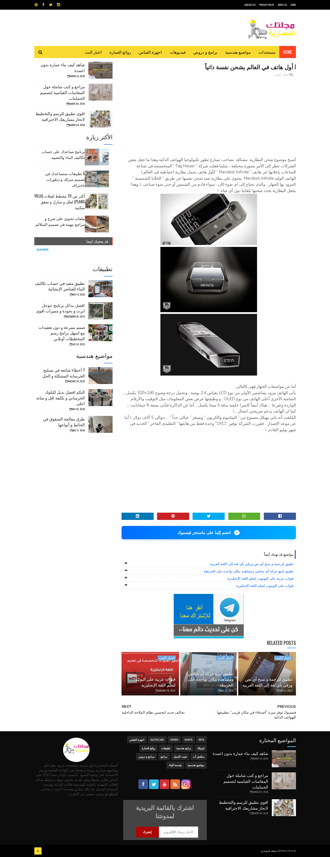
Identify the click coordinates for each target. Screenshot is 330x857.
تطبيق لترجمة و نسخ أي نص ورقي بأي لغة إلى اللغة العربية (252, 564)
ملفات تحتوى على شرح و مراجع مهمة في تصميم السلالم (60, 221)
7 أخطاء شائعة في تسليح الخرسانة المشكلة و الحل (63, 373)
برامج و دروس (205, 52)
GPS (201, 740)
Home (287, 52)
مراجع (164, 757)
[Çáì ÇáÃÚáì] (38, 851)
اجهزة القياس (150, 52)
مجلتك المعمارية (269, 851)
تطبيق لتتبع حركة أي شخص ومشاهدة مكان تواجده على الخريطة (249, 571)
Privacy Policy (266, 5)
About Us (282, 5)
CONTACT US (250, 5)
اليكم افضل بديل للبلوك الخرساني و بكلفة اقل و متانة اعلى (60, 397)
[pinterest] (36, 5)
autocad (157, 740)
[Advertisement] (208, 115)
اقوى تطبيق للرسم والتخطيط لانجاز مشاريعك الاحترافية (60, 116)
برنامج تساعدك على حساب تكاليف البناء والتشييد (63, 154)
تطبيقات (165, 748)
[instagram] (58, 5)
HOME (293, 5)
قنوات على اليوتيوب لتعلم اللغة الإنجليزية (265, 586)
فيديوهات (178, 52)
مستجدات (266, 52)
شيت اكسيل (180, 757)
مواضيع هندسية (238, 52)
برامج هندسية (183, 748)
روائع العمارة (120, 52)
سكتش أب (198, 757)
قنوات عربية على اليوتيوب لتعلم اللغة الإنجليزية (260, 578)
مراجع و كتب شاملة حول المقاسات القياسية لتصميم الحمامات (62, 92)
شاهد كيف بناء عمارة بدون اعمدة (63, 67)
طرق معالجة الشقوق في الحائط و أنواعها (64, 422)
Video (174, 740)
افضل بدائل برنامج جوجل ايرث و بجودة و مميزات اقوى (60, 308)
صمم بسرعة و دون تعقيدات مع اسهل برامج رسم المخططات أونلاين (61, 333)
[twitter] (50, 5)
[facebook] (43, 5)
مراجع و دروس (146, 757)
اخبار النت (93, 52)
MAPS (189, 740)
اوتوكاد (200, 748)
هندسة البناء (175, 765)
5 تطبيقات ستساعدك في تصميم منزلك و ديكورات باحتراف (65, 179)
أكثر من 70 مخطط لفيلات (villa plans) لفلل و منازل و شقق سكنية (59, 201)
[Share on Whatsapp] (244, 516)
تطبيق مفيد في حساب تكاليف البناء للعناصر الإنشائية (60, 286)
